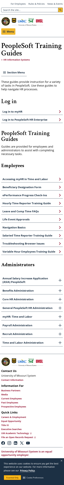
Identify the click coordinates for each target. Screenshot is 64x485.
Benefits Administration (18, 290)
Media (4, 394)
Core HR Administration (18, 299)
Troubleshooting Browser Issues (23, 243)
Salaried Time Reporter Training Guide (27, 235)
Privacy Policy (27, 470)
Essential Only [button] (12, 477)
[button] (33, 477)
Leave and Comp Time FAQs (20, 211)
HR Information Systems (16, 59)
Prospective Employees (13, 406)
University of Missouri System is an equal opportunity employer (26, 453)
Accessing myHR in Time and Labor (25, 179)
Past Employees (9, 402)
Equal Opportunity (11, 421)
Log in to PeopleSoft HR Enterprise (24, 119)
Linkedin (15, 443)
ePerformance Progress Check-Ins (24, 195)
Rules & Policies (36, 3)
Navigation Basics (13, 227)
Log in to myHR (12, 111)
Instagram (9, 443)
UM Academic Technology (15, 433)
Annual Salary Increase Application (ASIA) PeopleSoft (25, 280)
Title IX (5, 425)
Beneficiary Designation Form (21, 187)
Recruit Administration (17, 334)
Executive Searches (11, 429)
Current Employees (11, 398)
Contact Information (12, 379)
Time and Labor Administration (22, 342)
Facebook (3, 443)
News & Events (55, 3)
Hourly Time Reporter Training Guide (26, 203)
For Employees (18, 3)
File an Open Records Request (17, 437)
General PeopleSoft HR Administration (27, 308)
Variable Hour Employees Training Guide (28, 251)
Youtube (28, 443)
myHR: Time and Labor (17, 316)
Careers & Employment (13, 417)
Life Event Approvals (16, 219)
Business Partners (10, 390)
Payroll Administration (17, 325)
